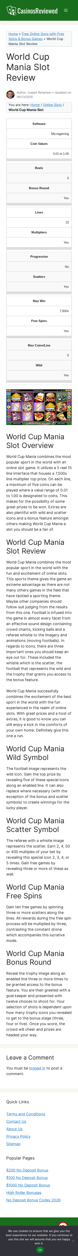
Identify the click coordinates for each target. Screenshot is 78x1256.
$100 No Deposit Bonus (27, 1178)
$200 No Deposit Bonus (27, 1170)
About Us (14, 1129)
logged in (37, 1068)
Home (13, 34)
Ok (40, 1249)
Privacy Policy (18, 1136)
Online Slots (52, 105)
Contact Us (16, 1121)
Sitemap (13, 1144)
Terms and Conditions (25, 1114)
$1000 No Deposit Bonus (28, 1185)
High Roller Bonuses (23, 1192)
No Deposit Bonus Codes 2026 (33, 1200)
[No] (73, 1241)
